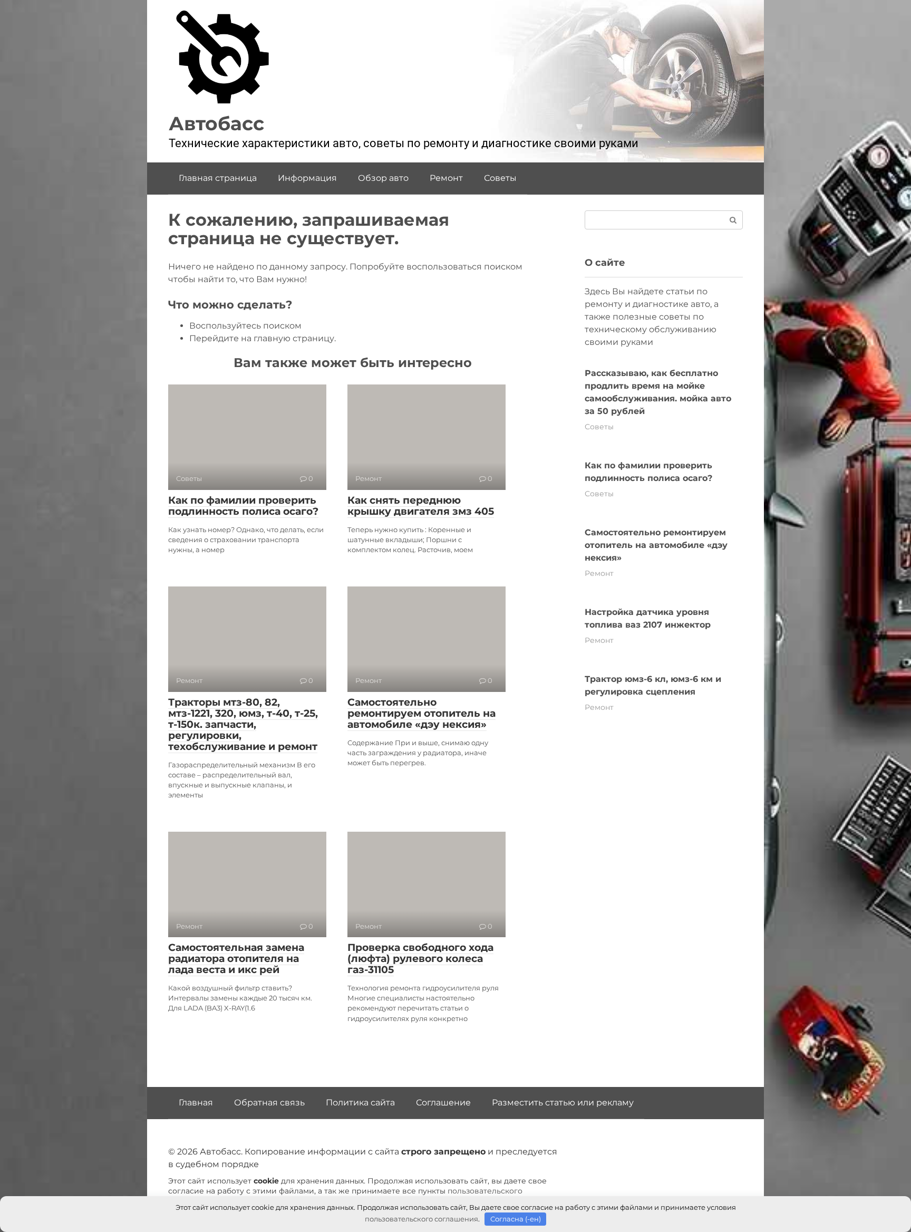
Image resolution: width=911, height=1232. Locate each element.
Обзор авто (383, 178)
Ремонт (446, 178)
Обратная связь (269, 1103)
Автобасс (216, 123)
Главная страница (218, 178)
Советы (500, 178)
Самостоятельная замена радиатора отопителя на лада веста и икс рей (236, 958)
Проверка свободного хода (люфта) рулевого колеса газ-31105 (420, 958)
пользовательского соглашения (421, 1219)
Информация (307, 178)
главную (272, 338)
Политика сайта (360, 1103)
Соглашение (443, 1103)
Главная (196, 1103)
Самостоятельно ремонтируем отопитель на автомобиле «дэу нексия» (421, 713)
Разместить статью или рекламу (563, 1103)
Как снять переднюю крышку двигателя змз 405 (420, 505)
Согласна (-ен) (515, 1219)
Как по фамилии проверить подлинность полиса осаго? (243, 505)
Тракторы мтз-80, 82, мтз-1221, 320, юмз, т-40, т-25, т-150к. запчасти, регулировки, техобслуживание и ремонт (243, 724)
